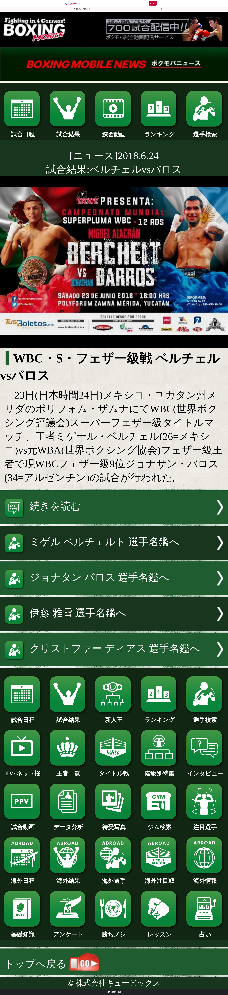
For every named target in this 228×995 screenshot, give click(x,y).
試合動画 (23, 827)
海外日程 (23, 880)
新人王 (114, 719)
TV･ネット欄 (23, 773)
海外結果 (68, 880)
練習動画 (114, 134)
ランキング (159, 134)
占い (205, 934)
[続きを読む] (114, 520)
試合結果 (68, 134)
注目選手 (205, 827)
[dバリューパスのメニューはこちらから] (160, 3)
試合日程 (23, 134)
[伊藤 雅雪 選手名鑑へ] (114, 627)
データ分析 (68, 827)
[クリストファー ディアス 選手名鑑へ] (114, 663)
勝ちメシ (114, 934)
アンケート (68, 934)
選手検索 (205, 134)
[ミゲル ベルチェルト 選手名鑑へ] (114, 556)
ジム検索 (160, 827)
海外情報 (205, 880)
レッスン (160, 934)
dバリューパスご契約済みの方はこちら (79, 9)
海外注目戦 (159, 880)
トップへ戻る (36, 964)
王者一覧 (68, 773)
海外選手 (114, 881)
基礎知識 (23, 934)
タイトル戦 (114, 773)
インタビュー (205, 773)
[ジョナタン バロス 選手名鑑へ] (114, 592)
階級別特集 (159, 773)
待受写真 (114, 827)
